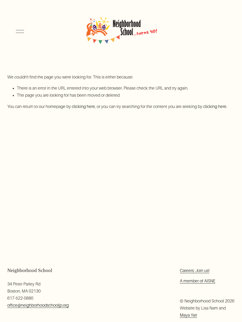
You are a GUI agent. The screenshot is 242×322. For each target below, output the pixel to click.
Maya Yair (188, 315)
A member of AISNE (197, 281)
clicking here (83, 106)
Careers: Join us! (194, 270)
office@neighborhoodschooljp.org (38, 305)
